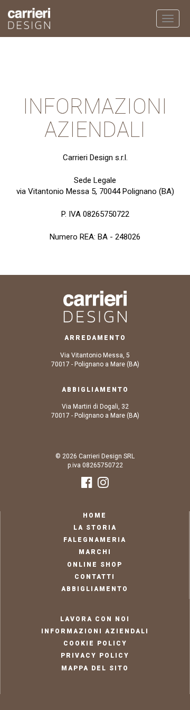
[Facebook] (86, 484)
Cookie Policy (95, 643)
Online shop (94, 564)
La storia (95, 527)
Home (95, 515)
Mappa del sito (95, 668)
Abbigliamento (94, 589)
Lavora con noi (95, 619)
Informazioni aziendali (95, 631)
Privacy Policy (95, 655)
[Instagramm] (103, 484)
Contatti (94, 576)
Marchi (95, 552)
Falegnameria (94, 539)
